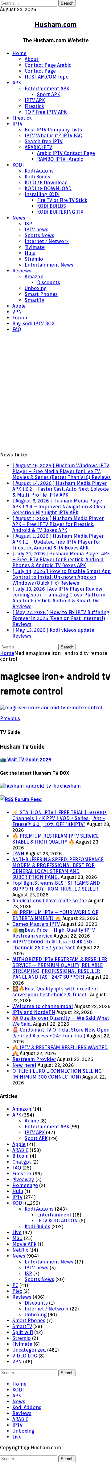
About (32, 59)
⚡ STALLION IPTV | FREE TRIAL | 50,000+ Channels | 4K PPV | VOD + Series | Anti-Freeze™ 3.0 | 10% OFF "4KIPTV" (59, 818)
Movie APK (24, 1244)
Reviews (21, 271)
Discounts (48, 282)
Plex (17, 1291)
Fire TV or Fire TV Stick (62, 200)
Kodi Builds (37, 177)
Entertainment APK (47, 89)
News (18, 218)
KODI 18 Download (46, 183)
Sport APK (48, 94)
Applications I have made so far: (49, 901)
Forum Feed (28, 799)
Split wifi (22, 1332)
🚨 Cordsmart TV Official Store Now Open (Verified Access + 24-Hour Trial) (60, 1033)
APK (16, 83)
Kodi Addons (39, 171)
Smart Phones (41, 294)
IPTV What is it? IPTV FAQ (54, 136)
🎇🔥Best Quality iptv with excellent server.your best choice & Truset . (55, 992)
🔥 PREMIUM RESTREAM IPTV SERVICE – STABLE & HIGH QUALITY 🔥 (57, 839)
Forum (19, 318)
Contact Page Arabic (48, 65)
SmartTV (34, 300)
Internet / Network (47, 241)
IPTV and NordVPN (33, 1012)
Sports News (39, 235)
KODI (18, 165)
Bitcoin (20, 1156)
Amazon (34, 277)
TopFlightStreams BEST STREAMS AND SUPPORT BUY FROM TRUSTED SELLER (56, 886)
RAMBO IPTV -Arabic (60, 159)
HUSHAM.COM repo (47, 77)
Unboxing (36, 288)
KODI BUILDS (51, 206)
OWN (18, 854)
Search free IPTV (44, 141)
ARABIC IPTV (38, 147)
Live (17, 1232)
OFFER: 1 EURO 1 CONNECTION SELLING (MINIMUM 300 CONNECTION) (57, 1074)
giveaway (23, 1179)
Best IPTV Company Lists (53, 130)
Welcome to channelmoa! (42, 1006)
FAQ (16, 329)
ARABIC (20, 1150)
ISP (28, 224)
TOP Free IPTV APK (46, 112)
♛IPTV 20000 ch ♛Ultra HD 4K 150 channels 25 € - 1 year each (52, 945)
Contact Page (40, 71)
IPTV (17, 124)
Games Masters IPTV (36, 924)
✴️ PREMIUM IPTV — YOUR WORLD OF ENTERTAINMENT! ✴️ (55, 915)
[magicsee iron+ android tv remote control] (51, 708)
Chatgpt (21, 1162)
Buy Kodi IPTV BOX (33, 324)
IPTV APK (35, 100)
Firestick (34, 106)
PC (15, 1285)
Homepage (25, 1185)
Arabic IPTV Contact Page (66, 153)
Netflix (20, 1250)
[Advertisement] (55, 393)
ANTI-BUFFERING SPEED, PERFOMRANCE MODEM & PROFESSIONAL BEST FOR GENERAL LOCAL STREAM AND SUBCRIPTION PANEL (58, 868)
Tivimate (35, 247)
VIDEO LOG (24, 1356)
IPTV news (36, 230)
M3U (17, 1238)
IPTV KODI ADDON (57, 1221)
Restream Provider (34, 1059)
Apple (19, 306)
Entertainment (54, 1215)
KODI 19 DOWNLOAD (48, 188)
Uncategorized (29, 1350)
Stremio (34, 259)
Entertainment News (49, 265)
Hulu (30, 253)
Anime (32, 1121)
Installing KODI (42, 194)
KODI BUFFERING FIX (60, 212)
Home (19, 53)
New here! (24, 1065)
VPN (17, 312)
